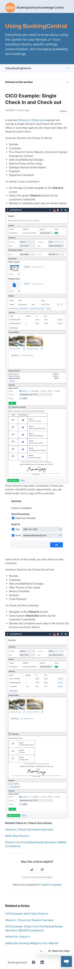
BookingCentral (17, 962)
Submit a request (51, 884)
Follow (63, 111)
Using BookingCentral (18, 68)
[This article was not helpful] (42, 869)
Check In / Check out (31, 120)
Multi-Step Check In (17, 835)
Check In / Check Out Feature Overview (29, 829)
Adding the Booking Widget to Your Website (31, 943)
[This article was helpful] (32, 869)
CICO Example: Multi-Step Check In (26, 913)
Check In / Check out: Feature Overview (29, 920)
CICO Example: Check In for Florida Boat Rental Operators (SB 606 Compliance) (33, 928)
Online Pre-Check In (17, 936)
